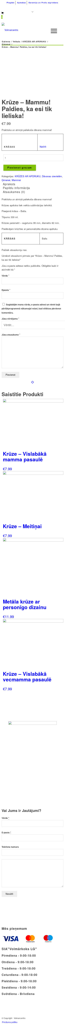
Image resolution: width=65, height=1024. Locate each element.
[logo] (26, 30)
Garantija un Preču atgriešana (43, 2)
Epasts (6, 290)
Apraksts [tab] (9, 184)
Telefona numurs (10, 846)
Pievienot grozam (19, 167)
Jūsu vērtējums (10, 318)
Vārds (5, 275)
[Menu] (52, 31)
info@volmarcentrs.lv (46, 7)
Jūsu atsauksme (11, 334)
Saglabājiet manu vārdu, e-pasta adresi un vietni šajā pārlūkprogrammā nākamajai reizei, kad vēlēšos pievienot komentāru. (31, 308)
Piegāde (10, 2)
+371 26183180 (14, 7)
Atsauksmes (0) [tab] (14, 192)
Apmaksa (21, 2)
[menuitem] (11, 3)
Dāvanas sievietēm (52, 176)
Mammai (16, 180)
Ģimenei (6, 180)
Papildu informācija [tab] (16, 188)
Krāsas (9, 146)
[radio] (43, 138)
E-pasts (6, 832)
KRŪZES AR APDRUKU (27, 176)
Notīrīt (43, 146)
